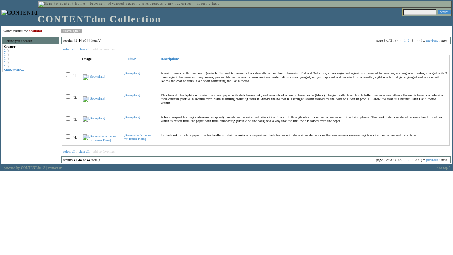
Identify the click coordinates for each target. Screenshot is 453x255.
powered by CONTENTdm (24, 168)
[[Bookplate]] (94, 76)
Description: (170, 59)
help (216, 3)
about (202, 3)
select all (69, 49)
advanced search (123, 3)
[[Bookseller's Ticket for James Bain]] (100, 140)
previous (432, 40)
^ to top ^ (443, 168)
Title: (131, 59)
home (80, 3)
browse (96, 3)
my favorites (180, 3)
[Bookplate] (132, 73)
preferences (152, 3)
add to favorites (104, 49)
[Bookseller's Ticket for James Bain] (138, 137)
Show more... (14, 70)
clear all (84, 49)
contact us (55, 168)
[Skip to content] (56, 3)
